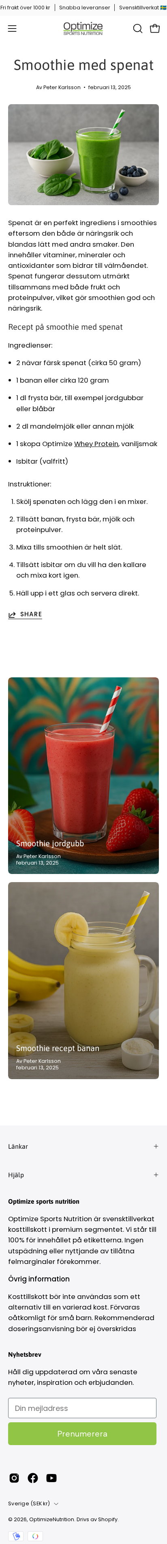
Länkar (18, 1146)
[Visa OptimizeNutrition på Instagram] (14, 1478)
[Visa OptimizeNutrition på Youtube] (51, 1478)
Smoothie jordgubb (50, 843)
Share (31, 615)
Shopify (108, 1519)
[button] (137, 28)
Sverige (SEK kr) (29, 1503)
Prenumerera (82, 1434)
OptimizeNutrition (51, 1519)
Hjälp (16, 1174)
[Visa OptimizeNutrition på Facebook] (33, 1478)
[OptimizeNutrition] (83, 28)
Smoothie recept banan (57, 1048)
